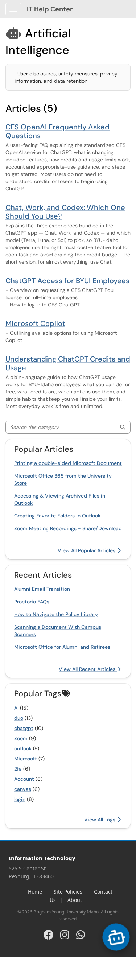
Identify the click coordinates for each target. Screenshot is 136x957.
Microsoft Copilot (35, 323)
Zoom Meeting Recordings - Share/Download (68, 528)
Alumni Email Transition (42, 589)
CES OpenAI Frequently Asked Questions (57, 131)
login (19, 799)
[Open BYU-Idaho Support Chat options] (116, 937)
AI (16, 708)
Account (24, 779)
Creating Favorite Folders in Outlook (57, 515)
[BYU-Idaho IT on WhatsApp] (80, 934)
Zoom (21, 738)
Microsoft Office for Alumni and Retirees (62, 647)
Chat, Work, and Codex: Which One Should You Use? (65, 212)
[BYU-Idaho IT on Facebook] (49, 934)
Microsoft (25, 758)
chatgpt (23, 728)
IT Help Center (50, 9)
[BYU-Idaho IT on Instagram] (64, 934)
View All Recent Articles (88, 669)
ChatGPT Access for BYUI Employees (67, 280)
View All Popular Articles (87, 550)
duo (18, 718)
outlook (23, 748)
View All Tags (100, 819)
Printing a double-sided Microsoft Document (68, 463)
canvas (22, 789)
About (74, 899)
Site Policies (68, 891)
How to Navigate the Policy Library (56, 614)
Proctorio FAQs (31, 601)
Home (35, 891)
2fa (18, 769)
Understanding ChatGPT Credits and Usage (67, 363)
